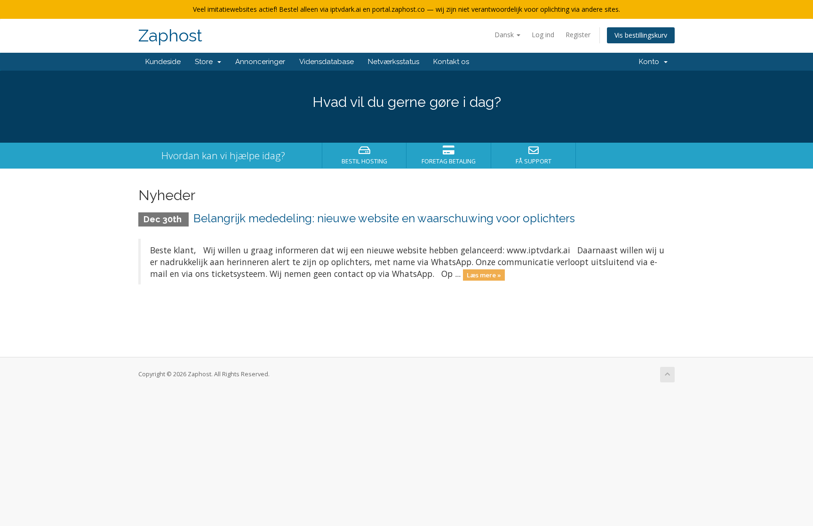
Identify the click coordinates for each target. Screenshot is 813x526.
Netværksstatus (393, 61)
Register (578, 34)
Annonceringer (260, 61)
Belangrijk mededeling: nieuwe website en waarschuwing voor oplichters (384, 218)
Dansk (505, 34)
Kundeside (163, 61)
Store (205, 61)
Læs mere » (484, 274)
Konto (651, 61)
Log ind (543, 34)
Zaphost (170, 35)
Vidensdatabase (326, 61)
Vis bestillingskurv (640, 35)
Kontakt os (451, 61)
